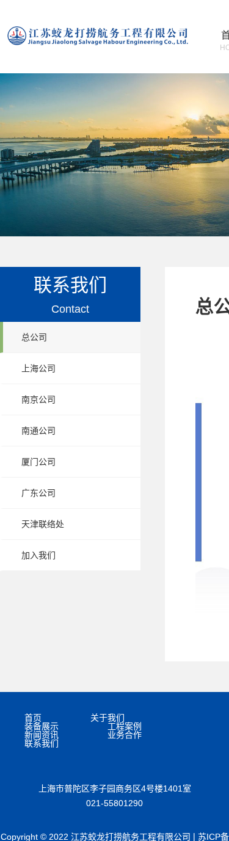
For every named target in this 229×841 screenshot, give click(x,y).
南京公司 (38, 399)
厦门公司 (38, 462)
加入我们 (38, 555)
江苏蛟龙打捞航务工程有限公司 (97, 35)
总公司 (34, 337)
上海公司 (38, 368)
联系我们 (41, 743)
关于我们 (107, 718)
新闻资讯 (41, 735)
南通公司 (38, 430)
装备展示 (41, 726)
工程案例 (124, 726)
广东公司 (38, 493)
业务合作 (124, 735)
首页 (33, 718)
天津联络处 (42, 524)
